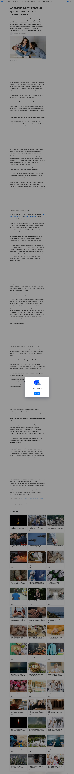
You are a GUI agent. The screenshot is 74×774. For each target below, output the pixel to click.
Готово (37, 393)
